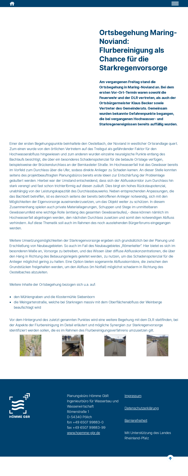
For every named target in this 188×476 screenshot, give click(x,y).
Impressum (133, 396)
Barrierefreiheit (136, 420)
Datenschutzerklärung (142, 408)
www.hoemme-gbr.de (83, 433)
